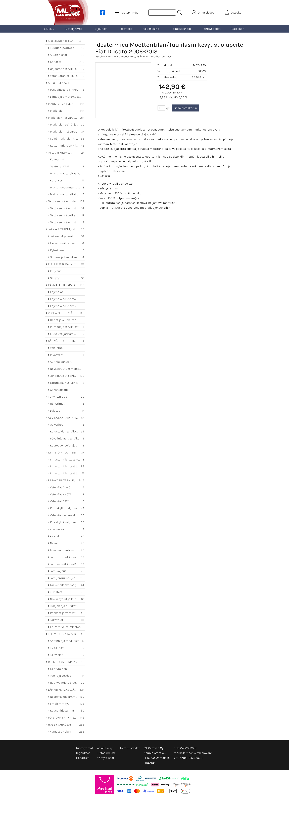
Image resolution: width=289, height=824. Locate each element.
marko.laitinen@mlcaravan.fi (193, 753)
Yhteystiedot (212, 29)
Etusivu (49, 29)
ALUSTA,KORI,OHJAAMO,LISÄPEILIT (128, 56)
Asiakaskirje (151, 29)
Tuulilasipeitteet (161, 56)
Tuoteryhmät (73, 29)
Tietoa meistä (106, 753)
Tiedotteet (125, 29)
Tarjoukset (100, 29)
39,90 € (197, 77)
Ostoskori (237, 29)
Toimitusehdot (181, 29)
